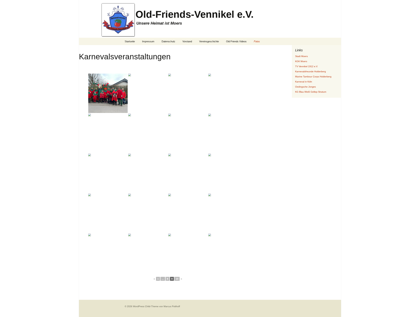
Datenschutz (168, 41)
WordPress (138, 306)
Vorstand (187, 41)
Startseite (130, 41)
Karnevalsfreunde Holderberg (310, 71)
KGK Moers (301, 61)
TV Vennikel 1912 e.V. (306, 66)
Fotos (257, 41)
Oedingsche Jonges (305, 86)
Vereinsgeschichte (209, 41)
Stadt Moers (301, 56)
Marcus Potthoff (172, 306)
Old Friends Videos (236, 41)
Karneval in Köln (303, 81)
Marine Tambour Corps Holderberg (313, 76)
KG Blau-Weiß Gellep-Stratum (310, 91)
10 (177, 278)
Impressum (148, 41)
